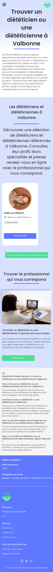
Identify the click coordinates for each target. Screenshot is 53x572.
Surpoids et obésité (11, 222)
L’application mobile (11, 554)
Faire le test (7, 528)
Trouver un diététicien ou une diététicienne (26, 255)
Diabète (6, 478)
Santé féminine (39, 478)
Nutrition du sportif (21, 478)
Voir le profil (20, 235)
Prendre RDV (8, 533)
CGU (4, 516)
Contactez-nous (9, 537)
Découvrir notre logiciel (12, 549)
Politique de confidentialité (14, 512)
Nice (5, 468)
